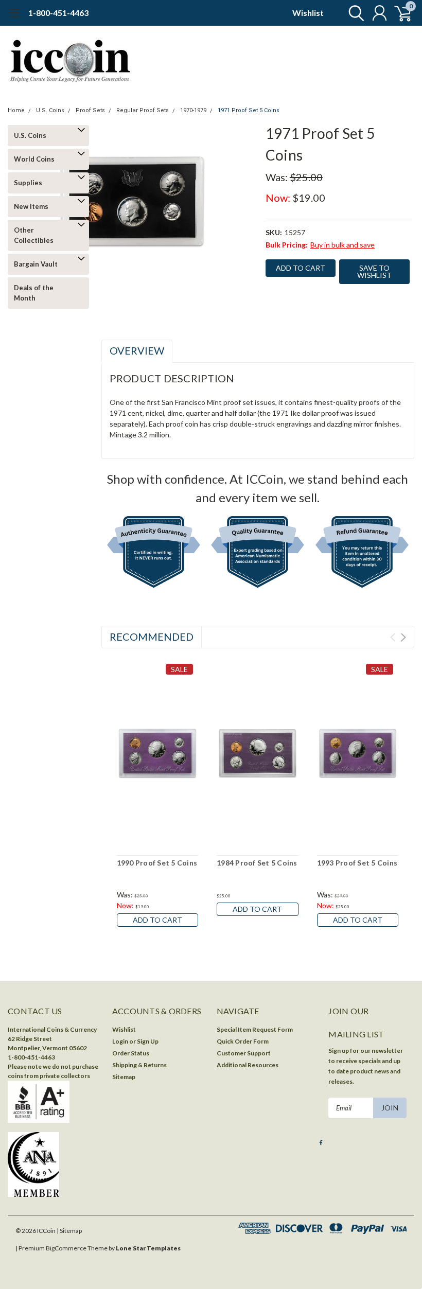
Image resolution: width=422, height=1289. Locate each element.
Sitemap (123, 1077)
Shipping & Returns (139, 1065)
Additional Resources (247, 1065)
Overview (137, 350)
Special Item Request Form (255, 1029)
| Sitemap (69, 1230)
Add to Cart (157, 919)
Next (403, 637)
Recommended (152, 636)
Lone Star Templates (148, 1248)
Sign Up (148, 1041)
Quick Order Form (243, 1041)
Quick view (157, 752)
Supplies (28, 183)
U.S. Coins (50, 110)
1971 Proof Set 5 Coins (248, 110)
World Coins (34, 159)
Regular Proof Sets (142, 110)
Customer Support (244, 1053)
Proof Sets (90, 110)
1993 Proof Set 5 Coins (357, 862)
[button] (153, 554)
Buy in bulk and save (342, 244)
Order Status (130, 1053)
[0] (399, 13)
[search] (354, 13)
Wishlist (308, 12)
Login (120, 1041)
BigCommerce (66, 1248)
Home (16, 110)
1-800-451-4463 (58, 12)
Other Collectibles (34, 235)
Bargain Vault (36, 264)
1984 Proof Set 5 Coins (257, 862)
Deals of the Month (34, 293)
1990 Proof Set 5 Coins (157, 862)
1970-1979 (193, 110)
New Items (31, 206)
